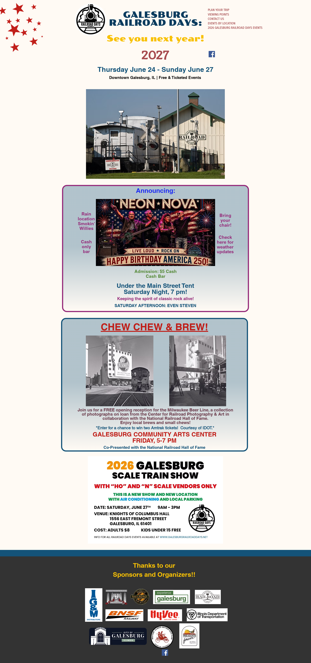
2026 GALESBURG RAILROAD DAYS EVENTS (235, 28)
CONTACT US (216, 19)
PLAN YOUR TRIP (218, 10)
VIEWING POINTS (218, 14)
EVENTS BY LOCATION (221, 23)
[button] (155, 134)
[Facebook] (212, 54)
